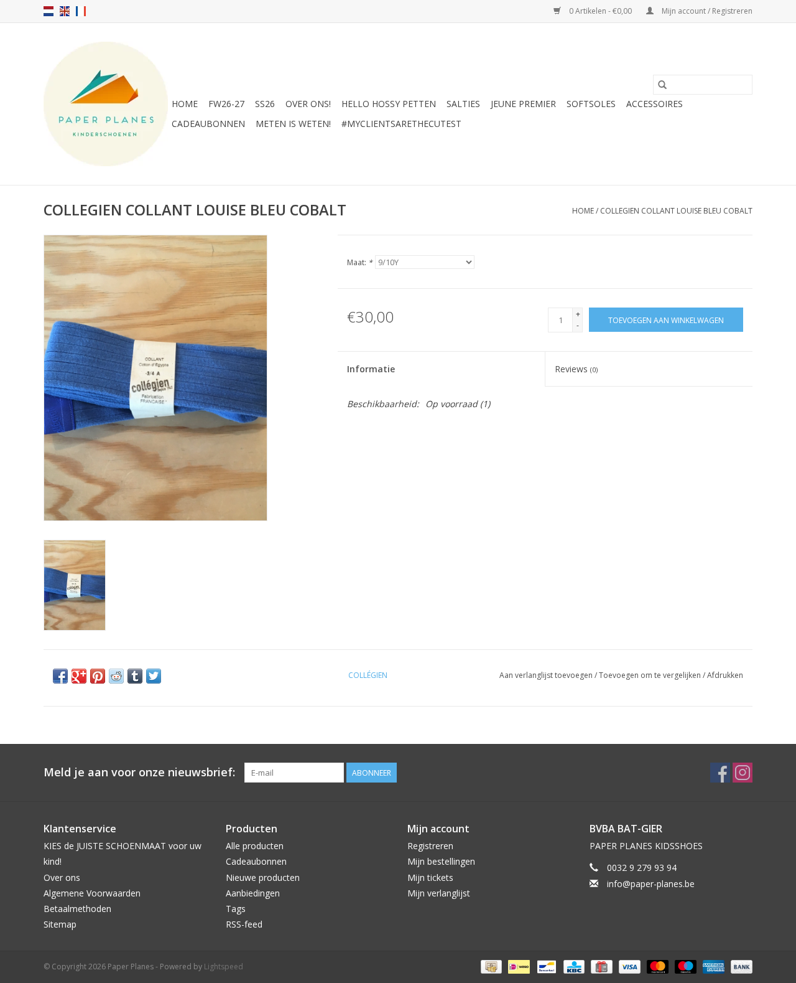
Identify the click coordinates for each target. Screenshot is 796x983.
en (65, 11)
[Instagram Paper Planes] (742, 773)
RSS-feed (244, 924)
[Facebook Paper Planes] (720, 773)
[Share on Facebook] (60, 676)
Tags (236, 909)
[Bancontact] (545, 966)
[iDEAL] (517, 966)
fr (81, 11)
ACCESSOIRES (654, 104)
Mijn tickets (430, 877)
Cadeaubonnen (208, 123)
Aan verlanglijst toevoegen (547, 675)
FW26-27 (226, 104)
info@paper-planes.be (651, 884)
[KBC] (572, 966)
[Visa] (628, 966)
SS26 (265, 104)
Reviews (576, 369)
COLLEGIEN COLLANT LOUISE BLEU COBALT (676, 210)
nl (48, 11)
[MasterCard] (656, 966)
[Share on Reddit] (116, 676)
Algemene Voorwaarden (92, 893)
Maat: (360, 262)
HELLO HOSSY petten (388, 104)
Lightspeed (223, 966)
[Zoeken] (662, 85)
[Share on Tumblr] (134, 676)
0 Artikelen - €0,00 (600, 11)
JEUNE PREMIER (523, 104)
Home (185, 104)
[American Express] (712, 966)
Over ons (62, 877)
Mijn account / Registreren (706, 11)
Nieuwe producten (263, 877)
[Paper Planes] (106, 104)
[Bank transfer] (739, 966)
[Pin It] (97, 676)
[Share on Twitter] (153, 676)
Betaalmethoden (77, 909)
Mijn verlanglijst (438, 893)
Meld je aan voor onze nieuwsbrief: (139, 772)
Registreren (430, 846)
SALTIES (463, 104)
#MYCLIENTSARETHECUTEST (401, 123)
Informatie (371, 369)
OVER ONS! (308, 104)
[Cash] (490, 966)
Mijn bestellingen (441, 861)
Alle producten (255, 846)
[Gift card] (600, 966)
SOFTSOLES (591, 104)
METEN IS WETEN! (293, 123)
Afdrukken (725, 675)
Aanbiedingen (253, 893)
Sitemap (60, 924)
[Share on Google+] (79, 676)
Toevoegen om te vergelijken (651, 675)
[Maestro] (684, 966)
